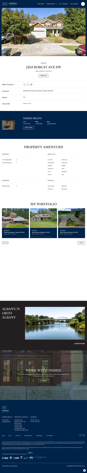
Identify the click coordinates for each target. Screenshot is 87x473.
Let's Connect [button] (43, 380)
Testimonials (39, 435)
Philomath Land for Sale (20, 421)
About (10, 435)
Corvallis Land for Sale (19, 428)
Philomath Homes (18, 419)
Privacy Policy (81, 466)
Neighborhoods (28, 435)
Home (3, 435)
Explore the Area (80, 343)
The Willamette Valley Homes (21, 430)
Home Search (51, 4)
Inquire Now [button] (43, 75)
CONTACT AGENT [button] (29, 127)
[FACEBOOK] (80, 435)
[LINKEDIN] (83, 435)
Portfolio (40, 4)
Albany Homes (17, 423)
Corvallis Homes (18, 425)
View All (81, 242)
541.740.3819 (74, 4)
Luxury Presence (13, 466)
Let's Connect (49, 435)
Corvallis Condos (18, 426)
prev (3, 242)
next (7, 242)
